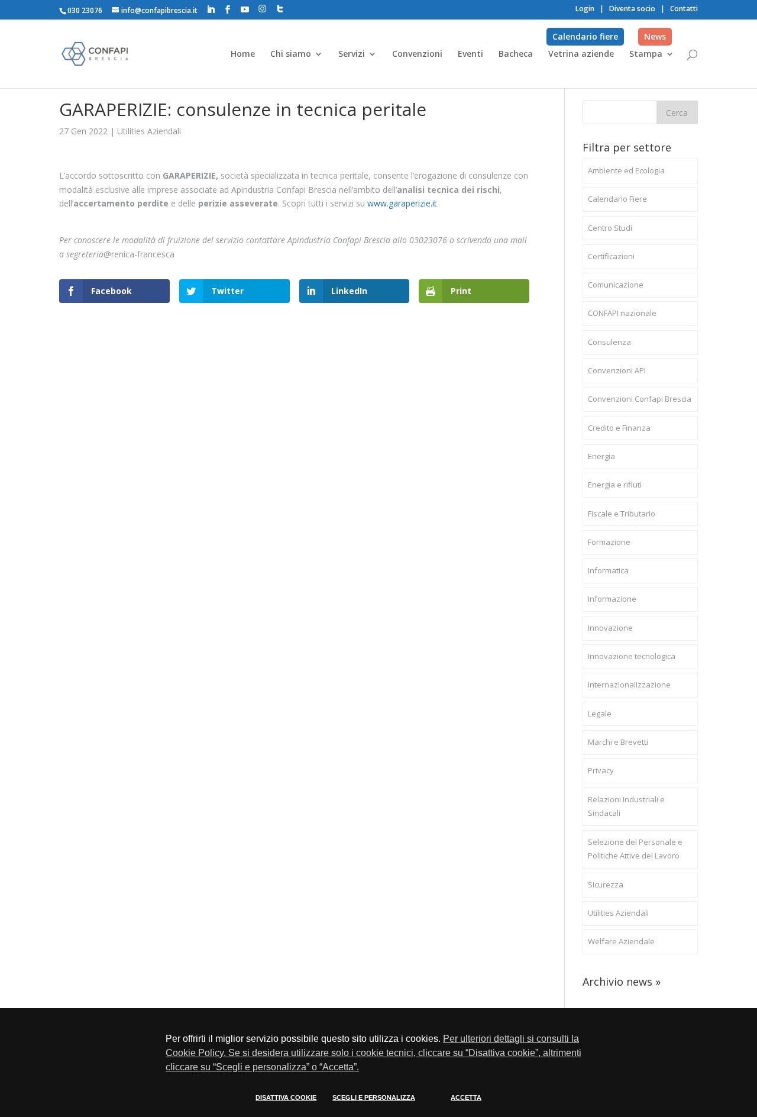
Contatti (684, 9)
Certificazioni (611, 256)
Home (243, 54)
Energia (601, 456)
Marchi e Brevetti (618, 742)
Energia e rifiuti (615, 484)
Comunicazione (615, 284)
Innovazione (610, 627)
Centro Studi (610, 227)
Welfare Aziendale (621, 941)
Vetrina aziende (581, 54)
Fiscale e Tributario (621, 513)
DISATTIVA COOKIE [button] (285, 1097)
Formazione (609, 542)
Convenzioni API (617, 370)
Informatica (608, 570)
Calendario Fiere (617, 198)
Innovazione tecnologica (631, 656)
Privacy (601, 770)
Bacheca (516, 54)
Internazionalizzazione (629, 684)
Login (584, 9)
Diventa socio (632, 9)
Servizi (351, 54)
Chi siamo (290, 54)
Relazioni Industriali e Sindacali (626, 806)
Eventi (470, 54)
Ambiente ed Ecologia (626, 170)
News (655, 36)
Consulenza (609, 342)
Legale (600, 713)
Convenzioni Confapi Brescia (639, 398)
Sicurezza (605, 884)
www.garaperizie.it (402, 203)
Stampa (645, 54)
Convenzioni (417, 54)
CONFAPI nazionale (622, 313)
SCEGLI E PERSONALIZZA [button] (373, 1097)
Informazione (612, 598)
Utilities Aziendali (149, 131)
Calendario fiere (585, 36)
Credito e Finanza (619, 427)
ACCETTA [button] (466, 1097)
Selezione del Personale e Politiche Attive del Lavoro (635, 849)
